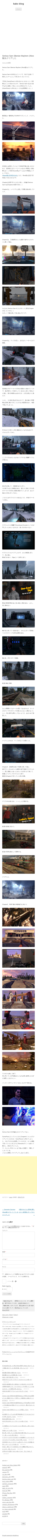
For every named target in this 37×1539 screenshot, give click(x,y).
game (10, 1197)
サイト (4, 1267)
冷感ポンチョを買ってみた (9, 1430)
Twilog (15, 1315)
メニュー (18, 9)
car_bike (4, 1474)
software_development (8, 1504)
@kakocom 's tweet (7, 1317)
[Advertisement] (18, 30)
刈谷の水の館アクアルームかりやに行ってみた (15, 1391)
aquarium (4, 1467)
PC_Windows (6, 1500)
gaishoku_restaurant (7, 1484)
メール (4, 1259)
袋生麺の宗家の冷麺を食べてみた (11, 1372)
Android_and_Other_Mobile (9, 1465)
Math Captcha (6, 1286)
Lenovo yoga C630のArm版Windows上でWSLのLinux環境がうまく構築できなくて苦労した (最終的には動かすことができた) (18, 1398)
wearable (4, 1514)
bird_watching (6, 1470)
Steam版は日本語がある (10, 175)
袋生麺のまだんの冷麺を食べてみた (12, 1375)
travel (3, 1511)
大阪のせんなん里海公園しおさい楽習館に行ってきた (27, 1212)
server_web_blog (6, 1502)
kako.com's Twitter (7, 1315)
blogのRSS (6, 1310)
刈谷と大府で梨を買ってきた (10, 1377)
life (3, 1495)
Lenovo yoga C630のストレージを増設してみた (15, 1409)
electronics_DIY (6, 1477)
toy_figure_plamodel (7, 1509)
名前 (4, 1252)
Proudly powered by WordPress (10, 1535)
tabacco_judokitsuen (8, 1507)
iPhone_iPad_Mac (7, 1493)
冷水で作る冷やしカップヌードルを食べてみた (15, 1421)
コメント (5, 1230)
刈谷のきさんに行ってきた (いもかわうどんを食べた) (17, 1379)
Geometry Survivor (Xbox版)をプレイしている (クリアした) (10, 1212)
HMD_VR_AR (6, 1488)
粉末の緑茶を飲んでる (8, 1419)
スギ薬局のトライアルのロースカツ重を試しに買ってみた (18, 1426)
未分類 (4, 1516)
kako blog (18, 3)
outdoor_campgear (7, 1497)
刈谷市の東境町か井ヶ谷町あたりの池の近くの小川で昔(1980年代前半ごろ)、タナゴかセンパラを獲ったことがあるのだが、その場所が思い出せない (18, 1387)
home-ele (4, 1490)
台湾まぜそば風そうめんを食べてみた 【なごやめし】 (17, 1451)
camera (4, 1472)
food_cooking (6, 1481)
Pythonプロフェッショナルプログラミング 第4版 (15, 1352)
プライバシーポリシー (9, 1322)
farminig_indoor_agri (7, 1479)
